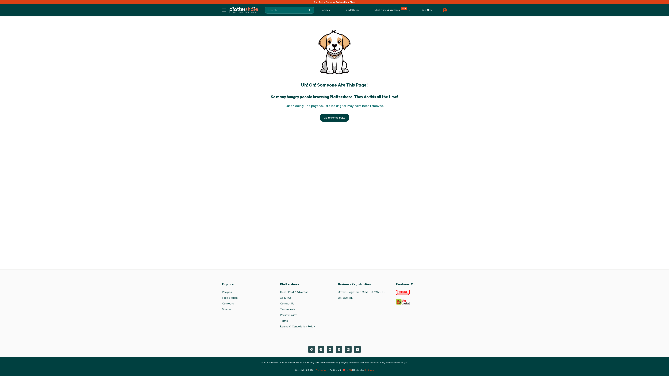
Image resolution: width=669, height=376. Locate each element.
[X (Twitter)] (357, 349)
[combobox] (286, 10)
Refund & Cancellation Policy (297, 326)
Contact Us (287, 303)
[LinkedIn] (348, 349)
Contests (228, 303)
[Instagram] (321, 349)
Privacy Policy (288, 315)
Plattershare (322, 370)
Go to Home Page (334, 117)
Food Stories (230, 298)
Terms (284, 321)
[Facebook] (339, 349)
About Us (285, 298)
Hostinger (369, 370)
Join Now (427, 9)
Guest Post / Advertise (294, 292)
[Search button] (310, 10)
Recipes (227, 292)
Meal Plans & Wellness (390, 10)
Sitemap (227, 309)
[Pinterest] (311, 349)
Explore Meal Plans (346, 2)
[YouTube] (330, 349)
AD (350, 370)
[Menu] (224, 10)
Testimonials (287, 309)
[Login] (445, 10)
